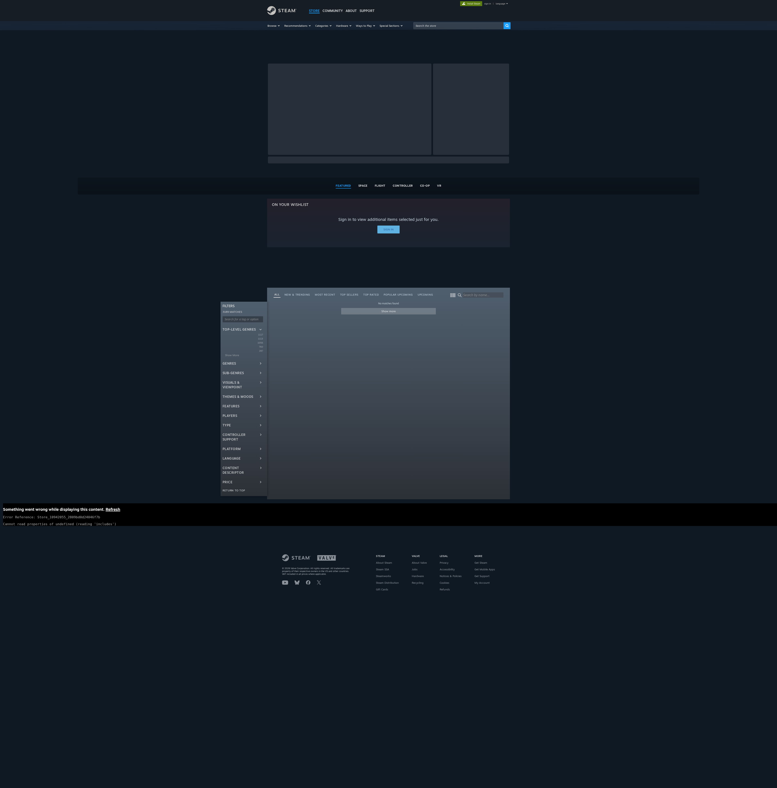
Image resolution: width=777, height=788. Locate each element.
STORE (314, 11)
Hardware (418, 576)
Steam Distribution (387, 582)
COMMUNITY (333, 11)
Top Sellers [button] (349, 294)
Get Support (481, 576)
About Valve (419, 562)
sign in (487, 3)
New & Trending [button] (297, 294)
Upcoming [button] (425, 294)
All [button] (277, 294)
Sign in (388, 229)
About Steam (384, 562)
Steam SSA (382, 569)
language (500, 3)
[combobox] (458, 25)
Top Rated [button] (371, 294)
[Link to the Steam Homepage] (281, 14)
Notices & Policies (451, 576)
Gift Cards (382, 589)
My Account (482, 582)
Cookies (444, 582)
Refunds (445, 589)
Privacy (444, 562)
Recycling (418, 582)
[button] (273, 25)
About (351, 11)
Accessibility (447, 569)
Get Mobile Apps (484, 569)
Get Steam (480, 562)
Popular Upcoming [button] (398, 294)
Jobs (414, 569)
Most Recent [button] (325, 294)
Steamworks (383, 576)
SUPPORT (367, 11)
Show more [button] (388, 311)
